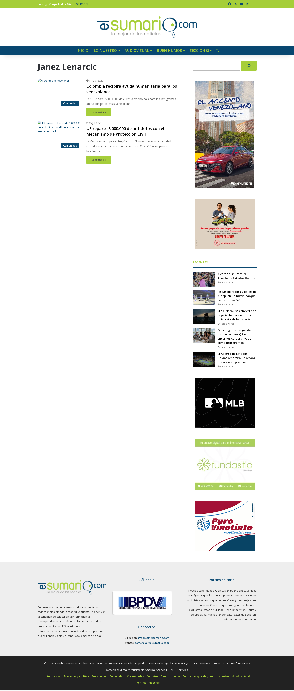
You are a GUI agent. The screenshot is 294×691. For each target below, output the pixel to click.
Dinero (165, 676)
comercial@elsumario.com (152, 643)
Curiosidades (135, 676)
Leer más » (98, 112)
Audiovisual (137, 50)
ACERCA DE (82, 4)
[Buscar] (249, 66)
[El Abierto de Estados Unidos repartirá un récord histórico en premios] (204, 359)
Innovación (179, 676)
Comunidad (117, 676)
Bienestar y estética (76, 676)
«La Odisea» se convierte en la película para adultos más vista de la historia (237, 315)
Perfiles (141, 682)
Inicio (82, 50)
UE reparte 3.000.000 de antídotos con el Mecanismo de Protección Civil (125, 131)
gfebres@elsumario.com (153, 638)
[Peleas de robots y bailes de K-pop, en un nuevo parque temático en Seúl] (204, 297)
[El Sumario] (147, 27)
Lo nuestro (105, 50)
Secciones (199, 50)
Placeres (154, 682)
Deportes (152, 676)
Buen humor (169, 50)
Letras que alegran (200, 676)
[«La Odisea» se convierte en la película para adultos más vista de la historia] (204, 316)
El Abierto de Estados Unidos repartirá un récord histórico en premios (236, 358)
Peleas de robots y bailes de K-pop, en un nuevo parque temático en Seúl (237, 296)
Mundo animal (240, 676)
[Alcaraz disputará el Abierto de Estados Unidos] (204, 279)
